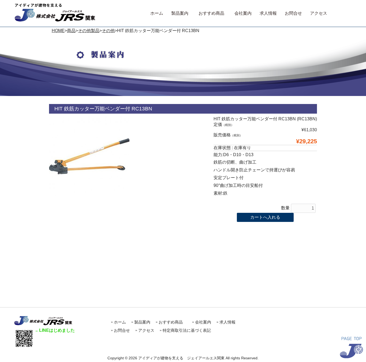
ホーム (120, 322)
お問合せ (122, 330)
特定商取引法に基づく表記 (187, 330)
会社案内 (203, 322)
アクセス (146, 330)
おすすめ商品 (173, 322)
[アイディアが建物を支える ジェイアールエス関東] (55, 20)
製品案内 (142, 322)
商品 (71, 30)
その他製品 (88, 30)
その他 (108, 30)
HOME (58, 30)
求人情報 (227, 322)
